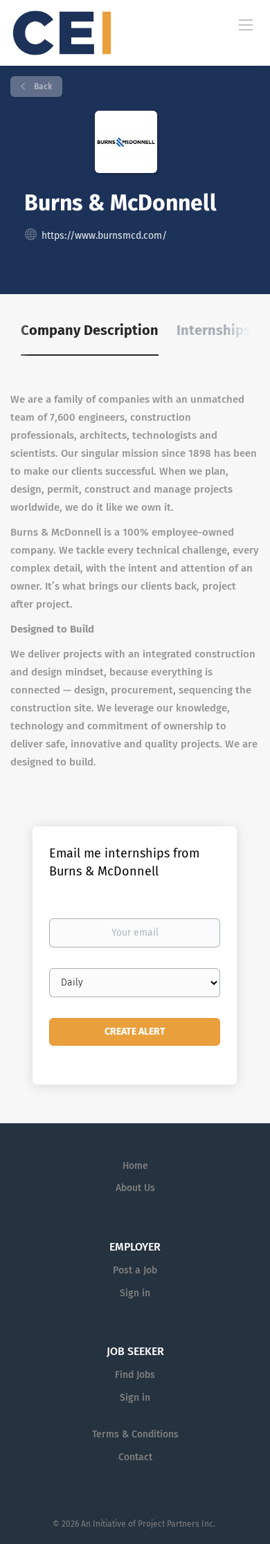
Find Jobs (135, 1375)
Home (135, 1166)
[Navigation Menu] (246, 24)
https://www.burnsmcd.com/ (104, 236)
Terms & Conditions (135, 1434)
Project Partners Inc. (177, 1524)
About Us (135, 1188)
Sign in (135, 1293)
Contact (135, 1457)
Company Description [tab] (90, 330)
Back (42, 86)
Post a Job (135, 1270)
